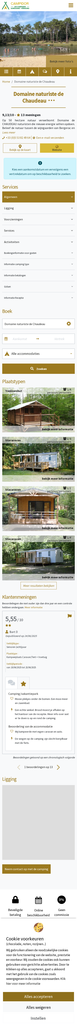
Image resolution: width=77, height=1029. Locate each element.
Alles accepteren (38, 996)
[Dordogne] (15, 6)
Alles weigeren (38, 1007)
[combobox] (42, 354)
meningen (31, 115)
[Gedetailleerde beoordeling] (23, 683)
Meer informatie (34, 607)
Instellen (39, 1018)
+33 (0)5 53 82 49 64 (18, 137)
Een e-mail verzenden (50, 137)
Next (58, 766)
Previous (18, 766)
